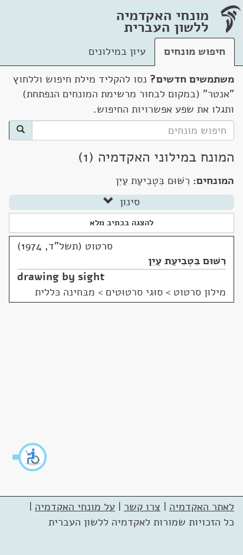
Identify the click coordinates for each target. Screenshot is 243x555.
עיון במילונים (117, 51)
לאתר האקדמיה (201, 507)
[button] (30, 457)
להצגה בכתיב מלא (121, 222)
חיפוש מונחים (194, 51)
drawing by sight (60, 277)
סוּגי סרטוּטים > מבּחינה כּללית (99, 292)
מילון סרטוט (199, 292)
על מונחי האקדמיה (75, 507)
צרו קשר (142, 507)
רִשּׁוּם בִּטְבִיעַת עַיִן (187, 261)
